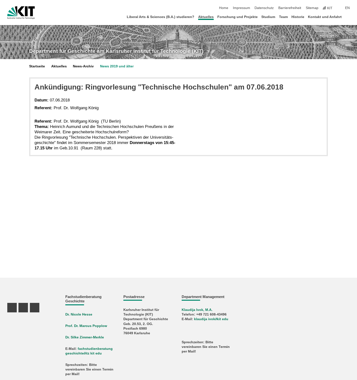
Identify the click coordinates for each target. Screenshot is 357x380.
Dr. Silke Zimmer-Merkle (84, 337)
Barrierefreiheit (289, 8)
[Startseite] (348, 17)
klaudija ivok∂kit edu (211, 319)
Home (223, 8)
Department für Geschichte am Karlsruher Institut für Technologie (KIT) (116, 51)
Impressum (241, 8)
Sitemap (312, 8)
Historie (297, 17)
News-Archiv (83, 66)
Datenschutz (264, 8)
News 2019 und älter (117, 66)
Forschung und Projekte (237, 17)
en (347, 8)
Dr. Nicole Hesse (78, 314)
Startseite (37, 66)
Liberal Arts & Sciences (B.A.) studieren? (160, 17)
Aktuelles (206, 17)
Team (283, 17)
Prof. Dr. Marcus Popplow (86, 326)
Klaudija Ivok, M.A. (197, 310)
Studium (268, 17)
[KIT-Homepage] (21, 12)
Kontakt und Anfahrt (325, 17)
